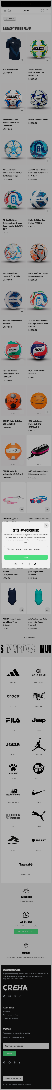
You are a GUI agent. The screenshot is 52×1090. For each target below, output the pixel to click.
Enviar (26, 557)
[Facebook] (15, 564)
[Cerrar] (46, 525)
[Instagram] (22, 564)
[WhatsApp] (28, 564)
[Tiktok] (35, 564)
